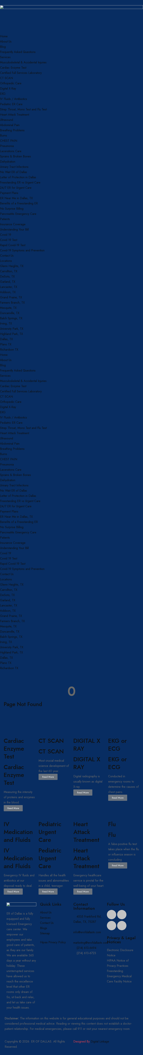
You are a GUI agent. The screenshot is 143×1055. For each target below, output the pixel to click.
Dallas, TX (6, 339)
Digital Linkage (100, 1041)
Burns (3, 135)
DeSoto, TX (7, 276)
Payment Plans (9, 193)
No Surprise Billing (11, 208)
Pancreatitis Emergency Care (18, 214)
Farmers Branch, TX (12, 302)
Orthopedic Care (10, 83)
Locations (6, 261)
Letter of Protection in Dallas (18, 177)
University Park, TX (11, 329)
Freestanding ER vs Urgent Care (20, 182)
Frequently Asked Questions (18, 52)
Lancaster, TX (8, 287)
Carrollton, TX (8, 271)
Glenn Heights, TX (11, 266)
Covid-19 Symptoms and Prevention (22, 250)
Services (5, 57)
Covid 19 (5, 235)
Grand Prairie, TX (11, 297)
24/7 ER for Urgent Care (15, 188)
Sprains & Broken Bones (15, 156)
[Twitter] (121, 914)
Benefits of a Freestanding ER (19, 203)
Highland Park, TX (11, 334)
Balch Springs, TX (11, 318)
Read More (13, 808)
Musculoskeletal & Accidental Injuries (23, 62)
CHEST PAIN (8, 141)
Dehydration (7, 161)
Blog (3, 47)
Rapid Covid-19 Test (12, 245)
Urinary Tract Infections (14, 167)
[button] (71, 1024)
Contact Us (7, 255)
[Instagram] (121, 925)
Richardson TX (9, 349)
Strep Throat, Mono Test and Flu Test (23, 109)
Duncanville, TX (9, 313)
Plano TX (5, 344)
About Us (6, 41)
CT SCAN (6, 78)
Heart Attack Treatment (14, 114)
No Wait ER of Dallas (13, 172)
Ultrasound (6, 120)
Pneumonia (7, 146)
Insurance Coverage (13, 224)
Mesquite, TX (8, 308)
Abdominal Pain (10, 125)
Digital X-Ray (8, 88)
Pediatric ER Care (11, 104)
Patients (5, 219)
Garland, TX (7, 282)
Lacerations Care (10, 151)
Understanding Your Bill (14, 229)
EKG (3, 94)
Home (4, 36)
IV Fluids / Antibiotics (13, 99)
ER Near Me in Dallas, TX (16, 198)
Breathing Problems (12, 130)
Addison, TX (8, 292)
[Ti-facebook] (111, 914)
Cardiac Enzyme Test (13, 67)
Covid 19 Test (8, 240)
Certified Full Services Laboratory (21, 73)
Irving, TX (6, 323)
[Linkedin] (111, 925)
